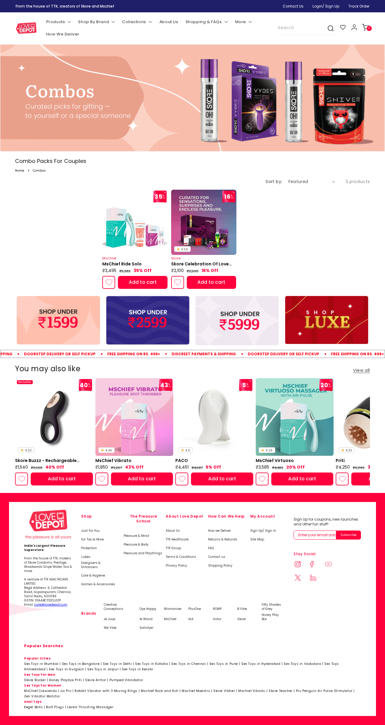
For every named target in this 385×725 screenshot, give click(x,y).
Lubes (86, 557)
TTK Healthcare (177, 539)
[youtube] (332, 565)
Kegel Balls (33, 707)
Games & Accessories (98, 584)
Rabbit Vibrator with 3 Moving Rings (106, 691)
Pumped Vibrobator (126, 680)
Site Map (257, 539)
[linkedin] (316, 578)
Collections (134, 22)
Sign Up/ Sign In (263, 531)
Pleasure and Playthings (143, 553)
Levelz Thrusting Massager (90, 707)
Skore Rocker (35, 680)
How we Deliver (219, 531)
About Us (173, 531)
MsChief (170, 619)
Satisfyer (146, 628)
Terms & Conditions (181, 557)
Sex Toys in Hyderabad (261, 664)
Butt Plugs (55, 707)
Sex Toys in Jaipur (103, 669)
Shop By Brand (93, 22)
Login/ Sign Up (326, 6)
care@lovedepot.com (50, 604)
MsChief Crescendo (40, 691)
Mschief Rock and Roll (160, 691)
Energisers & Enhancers (90, 565)
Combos (39, 170)
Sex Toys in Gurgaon (66, 669)
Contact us (216, 557)
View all (361, 370)
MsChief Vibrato (113, 460)
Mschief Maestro (196, 691)
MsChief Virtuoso (275, 460)
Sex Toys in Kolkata (151, 664)
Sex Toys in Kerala (137, 669)
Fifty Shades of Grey (271, 607)
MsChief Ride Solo (122, 264)
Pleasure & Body (136, 545)
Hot (190, 619)
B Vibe (242, 609)
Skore (241, 619)
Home (19, 170)
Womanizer (173, 609)
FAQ (211, 548)
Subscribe (348, 535)
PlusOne (194, 609)
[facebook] (316, 565)
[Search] (327, 28)
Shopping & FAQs (204, 22)
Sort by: (274, 182)
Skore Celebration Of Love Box (200, 264)
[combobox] (306, 28)
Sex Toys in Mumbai (41, 664)
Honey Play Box (270, 617)
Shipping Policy (220, 566)
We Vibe (110, 628)
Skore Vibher (224, 691)
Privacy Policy (176, 566)
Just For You (90, 531)
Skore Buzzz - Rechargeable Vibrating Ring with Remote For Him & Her (49, 461)
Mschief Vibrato (251, 691)
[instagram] (301, 565)
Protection (89, 548)
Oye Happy (148, 609)
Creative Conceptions (113, 607)
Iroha (217, 619)
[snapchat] (301, 578)
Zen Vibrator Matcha (42, 696)
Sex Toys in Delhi (117, 664)
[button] (365, 27)
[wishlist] (343, 27)
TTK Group (173, 548)
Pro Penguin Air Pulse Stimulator (324, 691)
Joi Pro (65, 691)
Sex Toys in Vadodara (302, 664)
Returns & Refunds (222, 539)
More (240, 22)
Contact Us (293, 6)
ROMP (217, 609)
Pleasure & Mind (136, 536)
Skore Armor (95, 680)
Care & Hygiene (93, 576)
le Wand (146, 619)
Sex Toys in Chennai (188, 664)
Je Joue (109, 619)
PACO (181, 460)
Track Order (358, 6)
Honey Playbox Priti (65, 680)
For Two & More (92, 539)
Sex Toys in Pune (223, 664)
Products (55, 22)
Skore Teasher (281, 691)
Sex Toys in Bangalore (81, 664)
